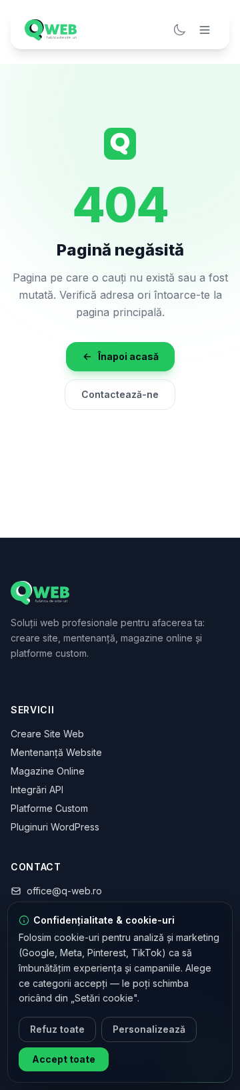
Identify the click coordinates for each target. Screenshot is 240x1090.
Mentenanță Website (56, 752)
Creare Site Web (47, 733)
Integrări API (37, 789)
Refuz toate (57, 1029)
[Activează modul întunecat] (179, 30)
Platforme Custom (49, 808)
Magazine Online (48, 771)
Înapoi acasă (128, 356)
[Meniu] (204, 30)
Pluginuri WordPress (55, 826)
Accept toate (63, 1059)
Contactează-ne (120, 394)
